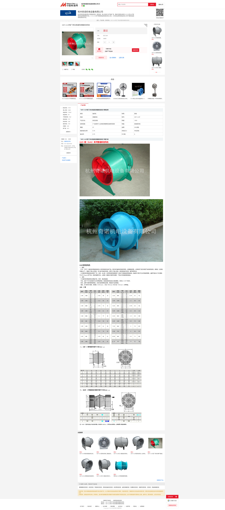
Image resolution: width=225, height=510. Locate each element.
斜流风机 (107, 20)
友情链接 (142, 506)
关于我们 (82, 506)
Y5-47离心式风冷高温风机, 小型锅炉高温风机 (141, 98)
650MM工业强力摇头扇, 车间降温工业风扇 (123, 98)
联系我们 (90, 506)
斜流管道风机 (117, 487)
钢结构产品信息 (107, 500)
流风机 (149, 487)
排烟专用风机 (142, 487)
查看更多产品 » (160, 480)
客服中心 (97, 506)
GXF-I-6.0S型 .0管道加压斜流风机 (159, 67)
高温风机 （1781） (67, 112)
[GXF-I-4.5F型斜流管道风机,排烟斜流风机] (157, 31)
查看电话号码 (67, 141)
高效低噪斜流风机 (108, 487)
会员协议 (120, 506)
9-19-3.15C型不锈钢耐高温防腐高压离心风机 (89, 98)
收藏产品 (66, 69)
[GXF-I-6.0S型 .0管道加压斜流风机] (157, 61)
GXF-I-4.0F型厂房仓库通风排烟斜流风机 (114, 502)
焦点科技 (114, 508)
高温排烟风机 (155, 487)
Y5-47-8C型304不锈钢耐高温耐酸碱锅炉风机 (72, 98)
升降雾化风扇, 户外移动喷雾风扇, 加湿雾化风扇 (159, 98)
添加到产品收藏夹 (66, 160)
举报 (74, 69)
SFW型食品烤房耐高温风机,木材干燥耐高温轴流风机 (108, 98)
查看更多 (68, 131)
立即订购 (121, 57)
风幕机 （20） (66, 126)
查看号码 (135, 50)
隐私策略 (112, 506)
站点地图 (105, 506)
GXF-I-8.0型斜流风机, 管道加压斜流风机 (161, 53)
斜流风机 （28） (67, 121)
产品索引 (64, 158)
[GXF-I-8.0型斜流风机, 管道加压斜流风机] (157, 46)
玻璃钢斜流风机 (83, 487)
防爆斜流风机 (134, 487)
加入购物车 (113, 57)
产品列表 (102, 20)
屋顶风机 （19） (67, 124)
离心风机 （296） (67, 110)
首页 (98, 20)
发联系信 (101, 57)
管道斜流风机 (98, 487)
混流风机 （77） (67, 119)
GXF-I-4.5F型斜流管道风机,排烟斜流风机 (161, 38)
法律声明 (128, 506)
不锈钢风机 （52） (67, 117)
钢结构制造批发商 (117, 500)
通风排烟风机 (125, 487)
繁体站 (135, 506)
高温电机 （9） (66, 114)
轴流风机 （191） (67, 108)
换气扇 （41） (66, 128)
